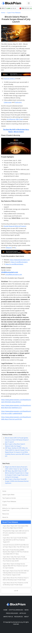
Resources (5, 514)
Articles (4, 505)
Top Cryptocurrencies (9, 498)
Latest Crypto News (8, 494)
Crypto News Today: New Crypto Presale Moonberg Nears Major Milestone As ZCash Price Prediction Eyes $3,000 (15, 559)
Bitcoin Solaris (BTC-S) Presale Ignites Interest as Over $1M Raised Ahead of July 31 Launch (16, 440)
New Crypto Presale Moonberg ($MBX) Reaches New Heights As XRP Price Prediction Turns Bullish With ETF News (16, 552)
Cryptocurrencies (16, 610)
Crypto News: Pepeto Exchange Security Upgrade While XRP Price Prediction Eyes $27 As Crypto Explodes (15, 566)
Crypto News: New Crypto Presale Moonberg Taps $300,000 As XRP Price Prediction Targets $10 (15, 540)
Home (3, 12)
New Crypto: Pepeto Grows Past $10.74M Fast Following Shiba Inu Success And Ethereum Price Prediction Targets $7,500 (16, 573)
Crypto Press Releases (14, 12)
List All (16, 590)
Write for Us (8, 616)
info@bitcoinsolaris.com (9, 272)
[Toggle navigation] (28, 3)
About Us (5, 517)
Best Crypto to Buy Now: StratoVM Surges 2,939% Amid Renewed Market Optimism (17, 481)
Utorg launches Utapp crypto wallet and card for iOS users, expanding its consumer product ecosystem (16, 533)
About (26, 616)
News (27, 610)
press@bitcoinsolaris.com (13, 274)
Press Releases (12, 613)
